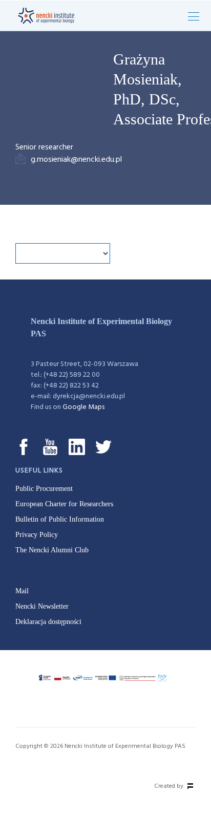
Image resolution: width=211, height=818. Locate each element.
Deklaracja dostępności (48, 622)
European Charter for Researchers (64, 504)
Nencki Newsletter (42, 606)
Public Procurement (44, 488)
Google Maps (83, 407)
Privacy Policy (36, 535)
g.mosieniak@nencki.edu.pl (76, 159)
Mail (22, 591)
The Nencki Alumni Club (52, 550)
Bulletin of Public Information (59, 519)
